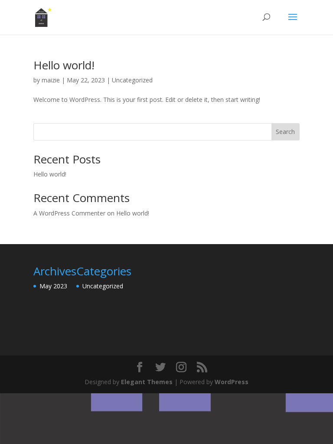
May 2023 (53, 286)
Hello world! (64, 65)
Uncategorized (132, 80)
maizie (51, 80)
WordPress (231, 382)
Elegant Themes (147, 382)
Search (285, 131)
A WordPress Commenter (69, 213)
